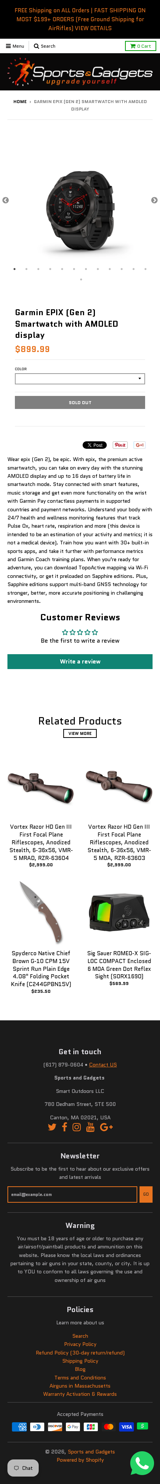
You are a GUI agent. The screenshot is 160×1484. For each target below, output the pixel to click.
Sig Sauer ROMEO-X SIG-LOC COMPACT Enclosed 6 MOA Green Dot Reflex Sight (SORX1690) (119, 965)
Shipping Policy (80, 1361)
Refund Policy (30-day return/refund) (80, 1352)
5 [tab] (62, 269)
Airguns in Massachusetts (80, 1385)
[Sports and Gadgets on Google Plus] (106, 1127)
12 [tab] (145, 269)
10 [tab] (121, 269)
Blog (80, 1369)
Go (146, 1194)
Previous (5, 200)
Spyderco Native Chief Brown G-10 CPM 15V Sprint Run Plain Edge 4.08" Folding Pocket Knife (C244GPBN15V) (41, 968)
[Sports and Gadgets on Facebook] (64, 1127)
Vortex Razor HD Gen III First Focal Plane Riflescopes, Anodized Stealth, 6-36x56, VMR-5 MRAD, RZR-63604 (41, 842)
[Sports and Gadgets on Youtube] (90, 1127)
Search (80, 1336)
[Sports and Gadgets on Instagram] (77, 1127)
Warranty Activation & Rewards (80, 1394)
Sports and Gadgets (91, 1451)
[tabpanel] (80, 200)
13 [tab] (81, 279)
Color (21, 369)
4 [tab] (50, 269)
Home (20, 101)
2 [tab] (26, 269)
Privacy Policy (80, 1344)
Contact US (103, 1064)
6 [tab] (74, 269)
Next (154, 200)
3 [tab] (38, 269)
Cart (144, 46)
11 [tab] (133, 269)
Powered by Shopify (80, 1460)
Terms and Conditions (80, 1377)
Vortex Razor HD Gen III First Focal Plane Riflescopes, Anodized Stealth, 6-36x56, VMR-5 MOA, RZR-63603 (119, 842)
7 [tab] (86, 269)
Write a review (80, 661)
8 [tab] (98, 269)
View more (80, 733)
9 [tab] (109, 269)
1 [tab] (14, 269)
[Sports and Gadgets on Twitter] (52, 1127)
